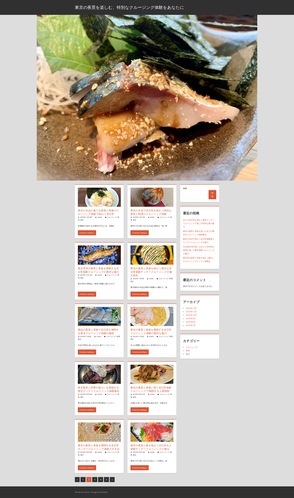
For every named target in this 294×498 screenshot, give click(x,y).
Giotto (99, 217)
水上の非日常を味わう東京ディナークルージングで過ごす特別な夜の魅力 (198, 223)
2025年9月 (190, 318)
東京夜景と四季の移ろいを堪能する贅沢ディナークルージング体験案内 (98, 389)
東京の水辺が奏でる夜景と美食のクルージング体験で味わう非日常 (98, 212)
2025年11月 (191, 311)
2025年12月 (191, 308)
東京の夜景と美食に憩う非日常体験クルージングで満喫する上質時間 (150, 389)
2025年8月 (190, 321)
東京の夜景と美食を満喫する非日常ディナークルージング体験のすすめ (99, 447)
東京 (82, 220)
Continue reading (86, 233)
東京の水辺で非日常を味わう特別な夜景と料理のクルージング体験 (151, 212)
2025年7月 (190, 325)
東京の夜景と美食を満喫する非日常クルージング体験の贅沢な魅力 (150, 331)
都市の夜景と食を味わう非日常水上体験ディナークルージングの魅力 (150, 447)
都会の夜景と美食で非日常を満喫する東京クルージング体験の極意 (98, 331)
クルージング (112, 217)
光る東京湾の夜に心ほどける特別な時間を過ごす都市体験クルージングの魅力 (198, 250)
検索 (185, 188)
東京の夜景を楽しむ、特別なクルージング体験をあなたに (129, 7)
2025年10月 (191, 315)
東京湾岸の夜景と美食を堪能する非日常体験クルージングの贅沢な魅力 (98, 270)
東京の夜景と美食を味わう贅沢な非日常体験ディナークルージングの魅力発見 (151, 271)
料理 (171, 278)
